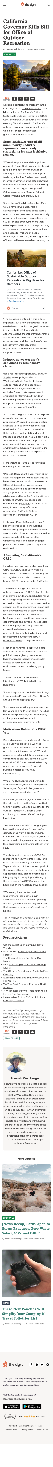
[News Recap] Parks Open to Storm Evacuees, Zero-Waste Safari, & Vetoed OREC (26, 1228)
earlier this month (31, 108)
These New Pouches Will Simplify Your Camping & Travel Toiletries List (23, 1313)
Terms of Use (42, 1430)
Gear (6, 1303)
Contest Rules (11, 1430)
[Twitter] (20, 99)
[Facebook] (14, 99)
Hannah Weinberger (15, 49)
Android (12, 931)
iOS (46, 927)
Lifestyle (9, 54)
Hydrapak (24, 503)
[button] (4, 5)
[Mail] (32, 99)
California (12, 1038)
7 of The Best (10, 984)
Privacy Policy (27, 1430)
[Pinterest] (26, 99)
